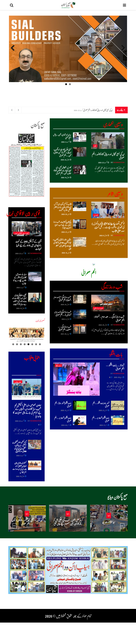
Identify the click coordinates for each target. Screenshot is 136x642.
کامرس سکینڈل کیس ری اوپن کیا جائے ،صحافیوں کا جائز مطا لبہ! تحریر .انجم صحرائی (62, 170)
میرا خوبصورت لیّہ (108, 522)
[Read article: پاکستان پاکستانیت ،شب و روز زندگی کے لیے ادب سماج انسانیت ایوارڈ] (79, 224)
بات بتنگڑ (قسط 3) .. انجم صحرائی (62, 419)
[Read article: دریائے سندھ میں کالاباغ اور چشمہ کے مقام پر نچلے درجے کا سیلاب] (34, 276)
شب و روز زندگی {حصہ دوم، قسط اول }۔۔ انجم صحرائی (62, 313)
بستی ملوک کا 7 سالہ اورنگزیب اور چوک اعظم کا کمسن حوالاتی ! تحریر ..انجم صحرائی (62, 152)
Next (13, 51)
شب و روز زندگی (98, 308)
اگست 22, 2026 (102, 162)
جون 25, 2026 (65, 214)
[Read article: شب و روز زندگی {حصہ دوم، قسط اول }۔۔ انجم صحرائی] (79, 314)
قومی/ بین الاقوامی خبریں (21, 233)
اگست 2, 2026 (65, 142)
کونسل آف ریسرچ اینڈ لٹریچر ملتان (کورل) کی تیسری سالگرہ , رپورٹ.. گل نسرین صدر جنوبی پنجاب (108, 227)
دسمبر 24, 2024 (65, 425)
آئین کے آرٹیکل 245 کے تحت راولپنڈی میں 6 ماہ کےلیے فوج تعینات (28, 245)
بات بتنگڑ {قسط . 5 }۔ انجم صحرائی (63, 404)
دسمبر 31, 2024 (103, 425)
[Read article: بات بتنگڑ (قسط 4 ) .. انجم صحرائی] (117, 420)
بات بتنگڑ (58, 365)
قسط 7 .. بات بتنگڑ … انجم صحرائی (115, 367)
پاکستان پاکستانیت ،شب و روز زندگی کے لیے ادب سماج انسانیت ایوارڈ (62, 224)
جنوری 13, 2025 (65, 410)
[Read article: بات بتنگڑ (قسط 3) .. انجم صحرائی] (79, 420)
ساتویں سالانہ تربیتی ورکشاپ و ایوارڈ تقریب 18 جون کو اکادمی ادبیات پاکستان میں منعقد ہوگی (62, 244)
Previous (122, 51)
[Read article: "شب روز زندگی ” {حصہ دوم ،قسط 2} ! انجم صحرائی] (79, 299)
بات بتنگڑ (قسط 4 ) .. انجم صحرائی (100, 419)
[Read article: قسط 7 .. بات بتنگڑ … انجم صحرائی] (76, 379)
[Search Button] (11, 5)
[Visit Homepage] (68, 5)
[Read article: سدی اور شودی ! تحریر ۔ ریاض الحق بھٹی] (79, 137)
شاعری (96, 215)
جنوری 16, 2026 (67, 530)
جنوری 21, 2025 (103, 410)
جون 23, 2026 (65, 232)
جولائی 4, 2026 (65, 319)
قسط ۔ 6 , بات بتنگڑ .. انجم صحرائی (101, 404)
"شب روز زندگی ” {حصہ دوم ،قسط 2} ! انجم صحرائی (62, 298)
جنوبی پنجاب (17, 381)
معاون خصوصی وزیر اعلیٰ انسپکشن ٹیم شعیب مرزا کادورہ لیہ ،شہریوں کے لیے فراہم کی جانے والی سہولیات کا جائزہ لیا (27, 410)
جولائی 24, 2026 (65, 304)
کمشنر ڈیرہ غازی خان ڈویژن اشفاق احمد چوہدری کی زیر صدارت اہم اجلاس (19, 467)
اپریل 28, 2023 (65, 334)
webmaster (118, 162)
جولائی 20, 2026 (107, 528)
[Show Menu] (124, 5)
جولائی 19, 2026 (65, 177)
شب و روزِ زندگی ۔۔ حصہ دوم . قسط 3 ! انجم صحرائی (109, 318)
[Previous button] (14, 525)
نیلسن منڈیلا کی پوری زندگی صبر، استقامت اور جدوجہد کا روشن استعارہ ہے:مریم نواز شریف (19, 299)
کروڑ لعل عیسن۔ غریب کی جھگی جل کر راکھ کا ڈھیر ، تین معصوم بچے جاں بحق (67, 522)
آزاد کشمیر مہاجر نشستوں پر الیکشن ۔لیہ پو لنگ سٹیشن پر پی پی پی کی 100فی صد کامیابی (19, 446)
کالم (95, 145)
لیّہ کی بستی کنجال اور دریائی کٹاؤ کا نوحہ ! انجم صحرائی (98, 110)
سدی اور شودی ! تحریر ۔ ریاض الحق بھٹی (62, 136)
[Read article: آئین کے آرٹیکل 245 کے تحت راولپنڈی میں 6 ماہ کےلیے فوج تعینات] (26, 228)
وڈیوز (108, 515)
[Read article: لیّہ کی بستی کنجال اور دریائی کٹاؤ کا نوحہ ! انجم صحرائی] (107, 140)
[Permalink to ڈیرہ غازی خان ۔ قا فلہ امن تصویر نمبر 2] (26, 335)
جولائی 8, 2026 (103, 235)
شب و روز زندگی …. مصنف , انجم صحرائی (64, 328)
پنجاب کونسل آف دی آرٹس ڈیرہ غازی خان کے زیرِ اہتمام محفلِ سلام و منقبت (62, 206)
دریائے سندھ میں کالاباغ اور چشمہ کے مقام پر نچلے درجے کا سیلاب (20, 278)
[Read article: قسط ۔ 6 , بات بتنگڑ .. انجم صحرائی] (117, 405)
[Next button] (122, 525)
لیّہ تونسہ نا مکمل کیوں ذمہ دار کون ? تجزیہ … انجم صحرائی (27, 522)
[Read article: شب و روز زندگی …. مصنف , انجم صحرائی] (79, 329)
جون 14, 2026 (65, 253)
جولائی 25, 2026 (103, 325)
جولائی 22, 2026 (65, 160)
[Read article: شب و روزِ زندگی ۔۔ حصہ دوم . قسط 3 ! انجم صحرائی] (107, 303)
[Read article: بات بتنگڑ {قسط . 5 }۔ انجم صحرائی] (79, 405)
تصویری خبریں (40, 320)
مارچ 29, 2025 (118, 377)
